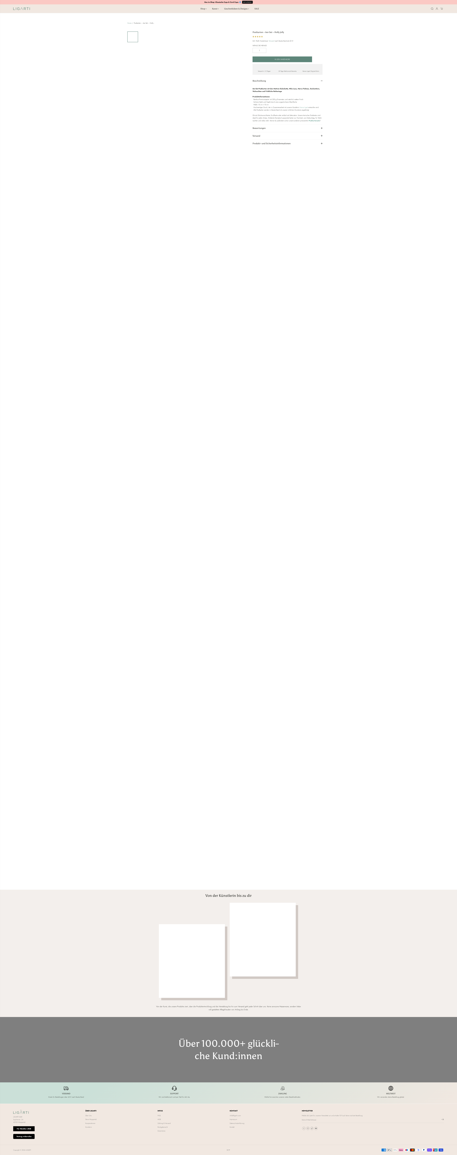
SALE (256, 8)
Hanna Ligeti (304, 107)
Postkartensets (314, 120)
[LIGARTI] (21, 8)
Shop (203, 8)
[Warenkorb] (442, 9)
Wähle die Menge (260, 45)
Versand (271, 41)
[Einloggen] (437, 9)
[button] (258, 36)
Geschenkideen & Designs (236, 8)
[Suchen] (432, 9)
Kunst (215, 8)
